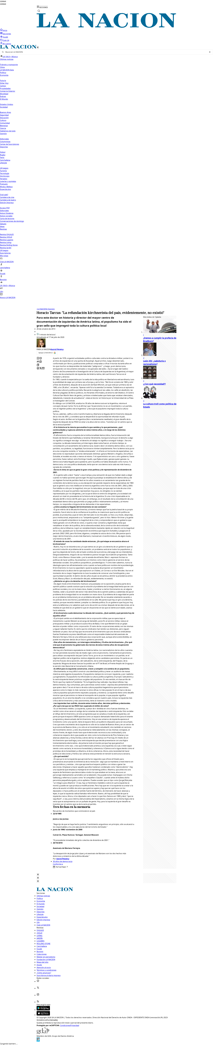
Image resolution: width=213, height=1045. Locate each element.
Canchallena (5, 160)
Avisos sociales (6, 216)
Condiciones (65, 1025)
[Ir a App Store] (43, 1015)
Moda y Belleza (6, 186)
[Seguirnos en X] (38, 988)
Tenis (2, 157)
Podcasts (4, 184)
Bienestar (4, 125)
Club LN (6, 40)
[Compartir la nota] (38, 361)
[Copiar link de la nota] (38, 365)
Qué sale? (4, 194)
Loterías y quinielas (8, 181)
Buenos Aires (5, 112)
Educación (4, 117)
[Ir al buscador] (39, 11)
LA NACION (42, 309)
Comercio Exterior (7, 91)
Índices (3, 96)
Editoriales (4, 139)
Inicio (5, 30)
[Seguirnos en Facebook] (38, 981)
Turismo (3, 171)
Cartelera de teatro (8, 200)
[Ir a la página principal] (106, 27)
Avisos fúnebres (6, 213)
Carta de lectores (7, 218)
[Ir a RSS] (38, 1002)
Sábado (3, 224)
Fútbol (2, 152)
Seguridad (4, 115)
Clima (2, 67)
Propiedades (5, 88)
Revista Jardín (5, 248)
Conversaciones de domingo (12, 221)
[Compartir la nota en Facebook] (38, 368)
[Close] (38, 874)
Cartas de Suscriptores (9, 144)
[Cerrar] (37, 47)
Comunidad (5, 123)
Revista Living (5, 242)
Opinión (51, 309)
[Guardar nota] (38, 358)
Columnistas (5, 141)
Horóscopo (4, 176)
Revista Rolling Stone (9, 245)
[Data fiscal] (38, 1041)
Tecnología (4, 173)
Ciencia (3, 128)
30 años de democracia (62, 861)
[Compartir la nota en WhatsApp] (40, 361)
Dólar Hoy (4, 83)
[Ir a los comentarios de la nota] (40, 358)
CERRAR (3, 1)
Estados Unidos (6, 104)
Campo (3, 86)
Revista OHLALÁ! (7, 234)
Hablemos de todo (8, 131)
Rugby (2, 155)
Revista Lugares (6, 240)
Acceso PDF (5, 208)
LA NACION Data (7, 70)
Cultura (3, 120)
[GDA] (43, 1033)
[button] (106, 172)
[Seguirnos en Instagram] (38, 995)
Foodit (5, 37)
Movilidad (4, 94)
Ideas (2, 226)
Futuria (3, 80)
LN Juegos (4, 168)
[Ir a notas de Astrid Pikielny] (85, 343)
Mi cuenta (7, 43)
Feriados (3, 179)
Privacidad (74, 1025)
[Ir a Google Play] (43, 1010)
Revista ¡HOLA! (6, 237)
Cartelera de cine (7, 197)
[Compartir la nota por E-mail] (43, 368)
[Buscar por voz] (210, 52)
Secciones (7, 34)
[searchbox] (105, 52)
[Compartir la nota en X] (40, 368)
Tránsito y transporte (9, 64)
